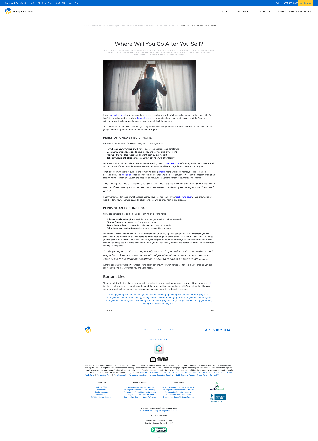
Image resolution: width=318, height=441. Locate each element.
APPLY (147, 329)
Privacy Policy (202, 375)
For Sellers (122, 52)
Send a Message (101, 392)
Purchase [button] (243, 11)
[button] (159, 437)
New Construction (139, 52)
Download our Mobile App (159, 339)
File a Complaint (120, 375)
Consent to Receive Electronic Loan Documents (178, 372)
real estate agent (184, 197)
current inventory (171, 163)
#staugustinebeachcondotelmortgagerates (162, 297)
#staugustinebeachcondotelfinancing (124, 297)
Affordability (202, 50)
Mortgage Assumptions (137, 375)
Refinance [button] (264, 11)
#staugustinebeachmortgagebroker (122, 300)
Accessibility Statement (149, 372)
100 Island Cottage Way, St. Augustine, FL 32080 (159, 411)
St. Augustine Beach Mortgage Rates (164, 54)
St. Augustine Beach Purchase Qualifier (178, 390)
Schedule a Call (101, 394)
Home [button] (225, 11)
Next (211, 311)
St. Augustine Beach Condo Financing (169, 52)
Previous (108, 311)
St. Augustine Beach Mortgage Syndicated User (140, 50)
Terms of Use (215, 375)
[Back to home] (19, 11)
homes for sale (144, 118)
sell (209, 283)
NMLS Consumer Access (185, 375)
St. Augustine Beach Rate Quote (178, 394)
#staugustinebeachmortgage (197, 297)
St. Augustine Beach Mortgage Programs (140, 392)
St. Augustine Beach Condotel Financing (139, 390)
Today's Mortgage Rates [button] (294, 11)
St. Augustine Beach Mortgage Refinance (140, 397)
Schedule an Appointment (101, 397)
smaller (161, 172)
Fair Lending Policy (104, 375)
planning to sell (118, 115)
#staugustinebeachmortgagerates (159, 303)
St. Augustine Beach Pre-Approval (178, 392)
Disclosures (218, 372)
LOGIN (171, 329)
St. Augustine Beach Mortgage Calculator (178, 387)
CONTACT (159, 329)
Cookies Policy (205, 372)
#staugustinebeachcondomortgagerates (190, 294)
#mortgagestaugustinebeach (122, 294)
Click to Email (101, 390)
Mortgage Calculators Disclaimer (161, 375)
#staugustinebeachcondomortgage (153, 294)
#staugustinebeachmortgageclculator (157, 300)
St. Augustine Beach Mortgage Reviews (178, 397)
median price (127, 174)
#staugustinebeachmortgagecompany (194, 300)
